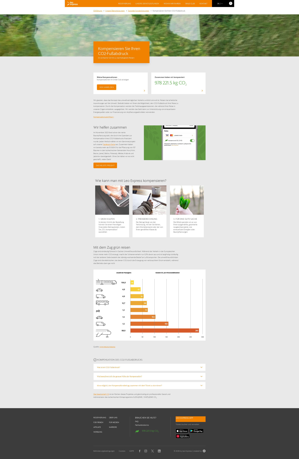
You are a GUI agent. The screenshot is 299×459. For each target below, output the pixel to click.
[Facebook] (139, 451)
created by (197, 451)
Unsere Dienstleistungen (147, 3)
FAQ (137, 421)
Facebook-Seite (109, 144)
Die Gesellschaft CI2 (101, 394)
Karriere (113, 427)
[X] (152, 451)
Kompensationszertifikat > (103, 117)
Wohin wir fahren (172, 3)
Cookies (122, 451)
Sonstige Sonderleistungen (138, 11)
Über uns (113, 417)
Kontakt (203, 3)
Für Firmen (98, 422)
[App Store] (182, 431)
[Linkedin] (159, 451)
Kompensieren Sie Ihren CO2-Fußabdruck (169, 11)
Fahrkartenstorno (142, 425)
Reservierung (124, 3)
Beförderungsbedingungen (104, 451)
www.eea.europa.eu (107, 347)
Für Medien (114, 422)
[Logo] (72, 3)
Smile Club (190, 3)
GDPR (131, 451)
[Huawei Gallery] (183, 436)
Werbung (97, 432)
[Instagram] (145, 451)
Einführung (97, 11)
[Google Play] (196, 431)
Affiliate (97, 427)
